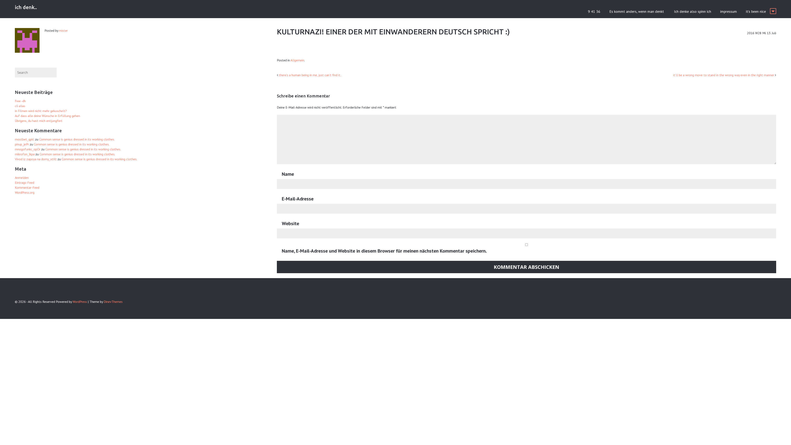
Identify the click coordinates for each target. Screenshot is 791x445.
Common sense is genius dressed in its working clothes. (77, 139)
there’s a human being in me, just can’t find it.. (310, 75)
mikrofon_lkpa (25, 154)
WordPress (80, 302)
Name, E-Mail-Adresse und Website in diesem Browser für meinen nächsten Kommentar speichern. (384, 251)
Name (288, 174)
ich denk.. (26, 7)
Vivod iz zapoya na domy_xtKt (36, 159)
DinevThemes (113, 302)
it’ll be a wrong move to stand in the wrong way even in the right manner (723, 75)
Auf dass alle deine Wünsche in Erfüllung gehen (47, 116)
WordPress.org (24, 192)
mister (63, 30)
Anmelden (22, 178)
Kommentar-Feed (27, 187)
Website (290, 223)
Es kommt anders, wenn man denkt (637, 11)
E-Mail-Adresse (298, 199)
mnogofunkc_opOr (27, 149)
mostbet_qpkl (24, 139)
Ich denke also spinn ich (692, 11)
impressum (728, 11)
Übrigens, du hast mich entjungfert (38, 121)
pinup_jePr (22, 144)
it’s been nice (756, 11)
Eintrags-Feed (24, 182)
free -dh (20, 101)
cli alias (20, 106)
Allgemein (297, 60)
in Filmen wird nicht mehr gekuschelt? (41, 111)
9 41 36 (594, 11)
